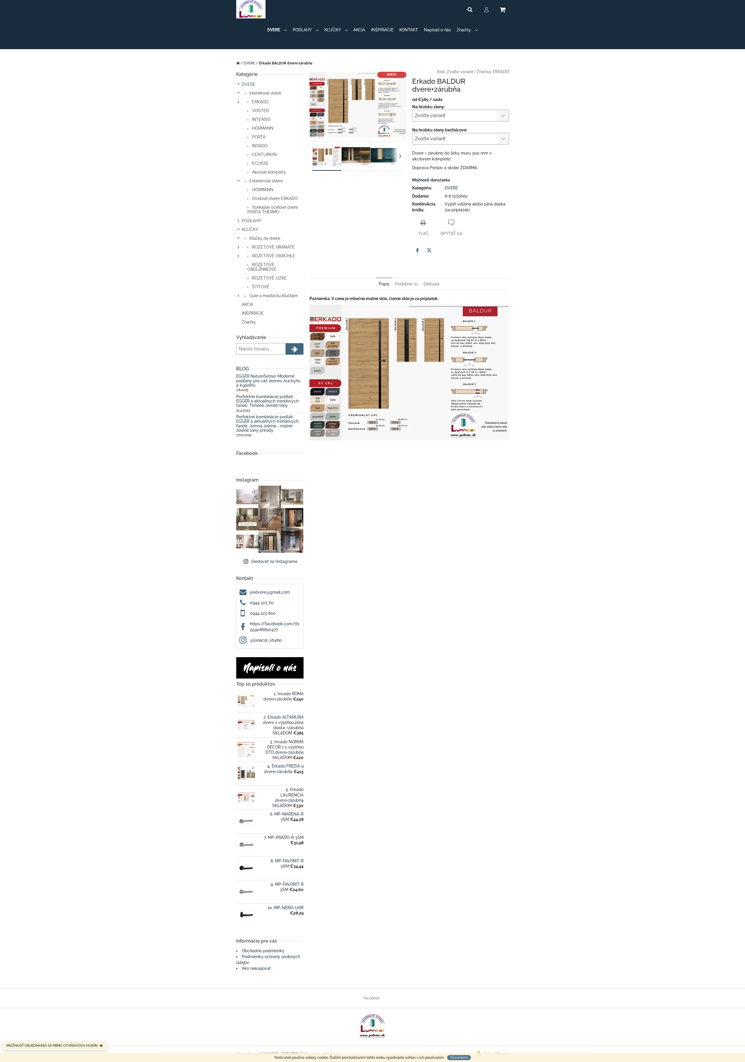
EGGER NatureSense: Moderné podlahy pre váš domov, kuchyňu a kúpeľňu (268, 381)
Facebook (371, 998)
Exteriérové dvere (265, 181)
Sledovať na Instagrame (274, 561)
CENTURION (264, 154)
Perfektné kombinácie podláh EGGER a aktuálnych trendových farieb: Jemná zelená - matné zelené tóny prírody (267, 424)
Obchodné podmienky (263, 950)
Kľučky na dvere (264, 238)
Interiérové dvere (264, 93)
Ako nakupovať (256, 968)
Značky (249, 322)
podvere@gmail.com (270, 592)
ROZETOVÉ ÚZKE (269, 278)
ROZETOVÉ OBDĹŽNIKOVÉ (261, 267)
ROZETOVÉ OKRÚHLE (273, 255)
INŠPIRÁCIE (253, 313)
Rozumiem (459, 1058)
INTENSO (260, 119)
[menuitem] (277, 30)
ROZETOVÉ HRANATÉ (273, 247)
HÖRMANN (262, 128)
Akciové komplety (268, 172)
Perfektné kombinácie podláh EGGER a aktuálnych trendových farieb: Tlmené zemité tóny (267, 401)
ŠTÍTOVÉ (260, 287)
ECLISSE (260, 163)
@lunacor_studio (266, 640)
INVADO (259, 145)
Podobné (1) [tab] (406, 284)
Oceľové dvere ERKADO (274, 198)
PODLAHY (251, 220)
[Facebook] (417, 250)
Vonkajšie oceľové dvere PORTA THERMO (272, 209)
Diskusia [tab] (431, 284)
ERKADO (260, 102)
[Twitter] (429, 250)
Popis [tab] (384, 284)
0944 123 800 (263, 613)
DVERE (249, 84)
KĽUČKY (250, 229)
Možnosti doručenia (431, 180)
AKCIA (247, 304)
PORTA (258, 137)
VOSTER (260, 110)
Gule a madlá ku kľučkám (273, 295)
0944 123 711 (262, 602)
